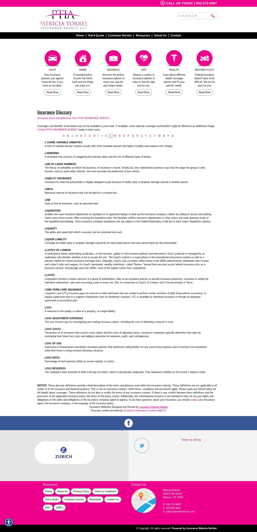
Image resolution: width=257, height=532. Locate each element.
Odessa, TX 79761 (173, 497)
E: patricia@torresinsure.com (179, 511)
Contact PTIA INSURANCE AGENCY (58, 129)
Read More (52, 92)
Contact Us (113, 499)
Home (48, 491)
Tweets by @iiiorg (191, 439)
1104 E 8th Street (172, 493)
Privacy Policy (81, 491)
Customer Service (74, 499)
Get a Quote (52, 499)
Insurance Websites (100, 407)
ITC (164, 410)
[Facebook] (128, 423)
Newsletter (95, 499)
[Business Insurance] (113, 59)
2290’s (59, 507)
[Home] (90, 19)
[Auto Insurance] (52, 59)
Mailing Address (171, 490)
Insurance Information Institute (140, 410)
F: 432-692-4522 (172, 508)
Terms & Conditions (105, 491)
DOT (47, 507)
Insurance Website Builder (153, 407)
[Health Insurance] (174, 59)
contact (194, 399)
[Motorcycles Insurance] (204, 59)
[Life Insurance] (143, 59)
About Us (62, 491)
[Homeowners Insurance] (83, 59)
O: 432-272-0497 (172, 504)
